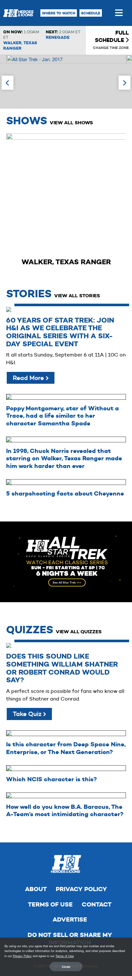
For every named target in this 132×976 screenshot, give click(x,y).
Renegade (58, 37)
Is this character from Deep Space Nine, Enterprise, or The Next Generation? (66, 748)
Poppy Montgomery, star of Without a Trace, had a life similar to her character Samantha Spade (62, 416)
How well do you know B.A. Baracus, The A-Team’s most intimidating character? (64, 810)
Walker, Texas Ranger (20, 45)
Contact (96, 904)
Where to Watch (58, 13)
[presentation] (7, 83)
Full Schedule (112, 36)
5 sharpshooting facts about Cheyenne (65, 493)
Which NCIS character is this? (51, 779)
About (36, 889)
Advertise (70, 919)
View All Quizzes (79, 631)
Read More (29, 377)
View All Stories (77, 295)
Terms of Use (50, 904)
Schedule (90, 13)
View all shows (71, 122)
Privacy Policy (81, 889)
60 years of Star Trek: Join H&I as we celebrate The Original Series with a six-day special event (60, 332)
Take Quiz (28, 714)
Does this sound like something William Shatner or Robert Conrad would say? (62, 668)
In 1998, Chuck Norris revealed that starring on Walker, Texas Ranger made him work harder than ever (64, 458)
